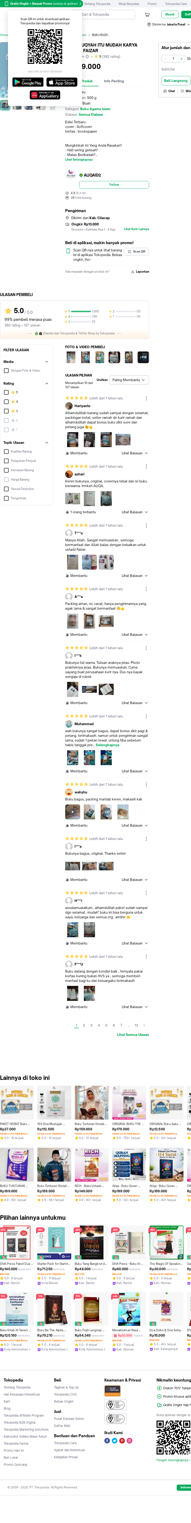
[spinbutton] (173, 58)
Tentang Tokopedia (97, 4)
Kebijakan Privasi (66, 1457)
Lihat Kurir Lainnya (136, 229)
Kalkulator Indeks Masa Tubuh (25, 1436)
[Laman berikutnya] (144, 1025)
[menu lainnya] (146, 398)
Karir (7, 1401)
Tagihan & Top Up (66, 1387)
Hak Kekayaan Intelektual (22, 1394)
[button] (169, 24)
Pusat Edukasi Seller (69, 1419)
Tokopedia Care (176, 4)
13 (136, 1025)
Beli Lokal (11, 1457)
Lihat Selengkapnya (79, 159)
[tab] (114, 81)
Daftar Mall (62, 1426)
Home (4, 35)
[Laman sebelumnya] (69, 1025)
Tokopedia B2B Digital (20, 1422)
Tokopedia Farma (16, 1443)
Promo (152, 4)
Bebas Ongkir (64, 1401)
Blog (7, 1408)
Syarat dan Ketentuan (69, 1450)
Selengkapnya (107, 745)
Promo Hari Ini (14, 1450)
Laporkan (142, 271)
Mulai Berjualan (129, 4)
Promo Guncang (15, 1464)
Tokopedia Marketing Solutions (26, 1429)
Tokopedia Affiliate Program (24, 1415)
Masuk (169, 14)
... (129, 1025)
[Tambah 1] (181, 58)
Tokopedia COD (65, 1394)
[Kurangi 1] (165, 58)
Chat (171, 91)
